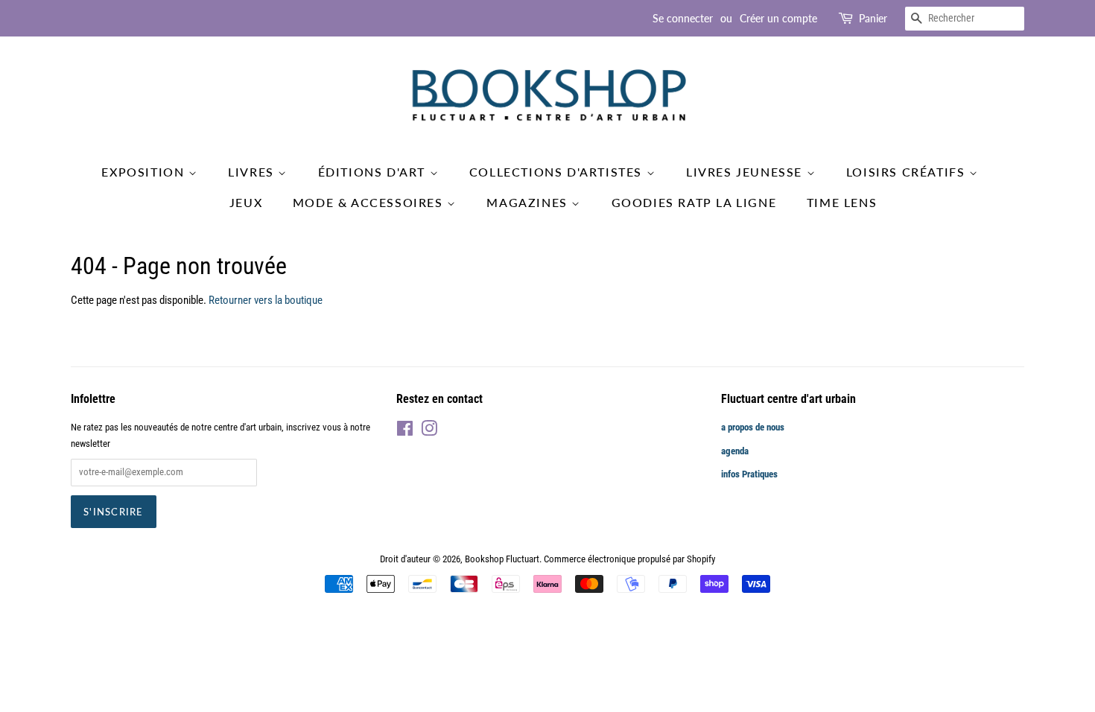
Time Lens (842, 202)
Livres (253, 172)
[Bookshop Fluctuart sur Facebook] (404, 431)
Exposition (144, 172)
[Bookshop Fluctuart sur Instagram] (429, 431)
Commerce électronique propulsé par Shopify (629, 559)
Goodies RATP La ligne (694, 202)
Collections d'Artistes (558, 172)
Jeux (245, 202)
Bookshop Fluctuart (502, 559)
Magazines (528, 202)
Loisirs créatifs (907, 172)
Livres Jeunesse (746, 172)
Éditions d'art (374, 172)
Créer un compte (778, 18)
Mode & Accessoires (370, 202)
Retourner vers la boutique (266, 300)
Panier (873, 18)
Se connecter (683, 18)
